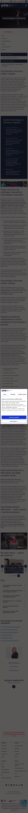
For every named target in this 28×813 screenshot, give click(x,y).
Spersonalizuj (13, 421)
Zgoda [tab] (4, 394)
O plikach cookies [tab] (22, 394)
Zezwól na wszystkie (14, 417)
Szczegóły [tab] (12, 394)
